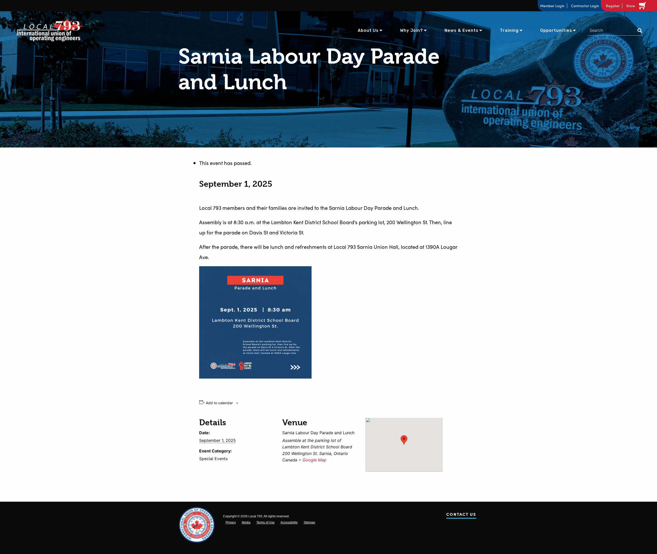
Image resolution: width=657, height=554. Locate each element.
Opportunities (556, 30)
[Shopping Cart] (643, 5)
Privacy (231, 522)
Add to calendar (219, 403)
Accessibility (289, 522)
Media (246, 522)
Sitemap (309, 522)
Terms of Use (265, 522)
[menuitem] (368, 30)
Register (613, 5)
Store (630, 5)
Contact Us (461, 515)
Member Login (552, 5)
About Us (368, 30)
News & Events (461, 30)
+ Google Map (312, 459)
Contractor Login (585, 5)
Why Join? (411, 30)
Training (509, 30)
